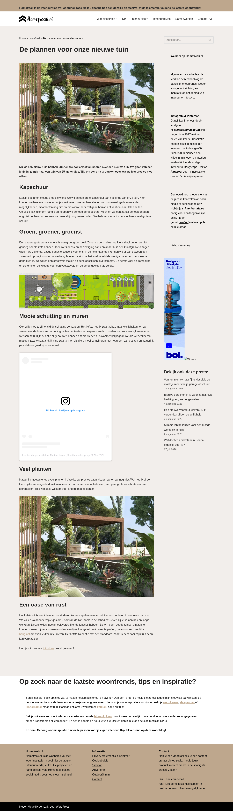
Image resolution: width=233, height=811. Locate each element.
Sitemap (97, 765)
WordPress (62, 806)
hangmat (24, 634)
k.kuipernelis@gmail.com (180, 783)
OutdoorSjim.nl (101, 774)
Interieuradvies (162, 18)
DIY (124, 18)
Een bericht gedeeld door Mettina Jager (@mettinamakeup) (54, 455)
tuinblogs (48, 648)
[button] (116, 18)
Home (22, 38)
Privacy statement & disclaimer (110, 755)
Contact (202, 18)
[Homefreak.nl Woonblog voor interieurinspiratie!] (36, 19)
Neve (22, 806)
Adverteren (99, 769)
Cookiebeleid (100, 760)
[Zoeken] (210, 19)
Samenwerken (184, 18)
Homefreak (34, 38)
